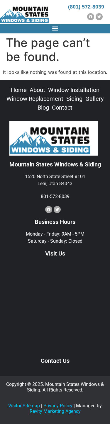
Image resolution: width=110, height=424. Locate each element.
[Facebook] (90, 16)
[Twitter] (99, 16)
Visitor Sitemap (24, 405)
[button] (55, 28)
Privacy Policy (57, 405)
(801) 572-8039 (86, 7)
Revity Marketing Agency (55, 411)
